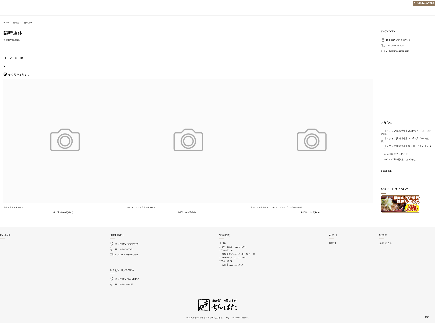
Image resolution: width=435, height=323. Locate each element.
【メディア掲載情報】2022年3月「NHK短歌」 (405, 140)
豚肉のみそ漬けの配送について (417, 13)
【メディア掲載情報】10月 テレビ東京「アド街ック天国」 (277, 208)
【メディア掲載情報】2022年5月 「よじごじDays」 (406, 132)
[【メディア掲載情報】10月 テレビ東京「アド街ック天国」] (311, 141)
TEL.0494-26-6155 (124, 284)
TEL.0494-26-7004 (395, 45)
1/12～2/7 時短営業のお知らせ (141, 208)
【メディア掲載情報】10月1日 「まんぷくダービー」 (406, 148)
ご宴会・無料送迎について (385, 13)
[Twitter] (11, 58)
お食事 (325, 13)
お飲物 (336, 13)
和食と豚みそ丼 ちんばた (356, 13)
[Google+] (16, 58)
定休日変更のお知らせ (13, 208)
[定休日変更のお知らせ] (65, 141)
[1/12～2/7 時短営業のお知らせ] (188, 141)
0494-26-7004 (425, 3)
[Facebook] (5, 58)
